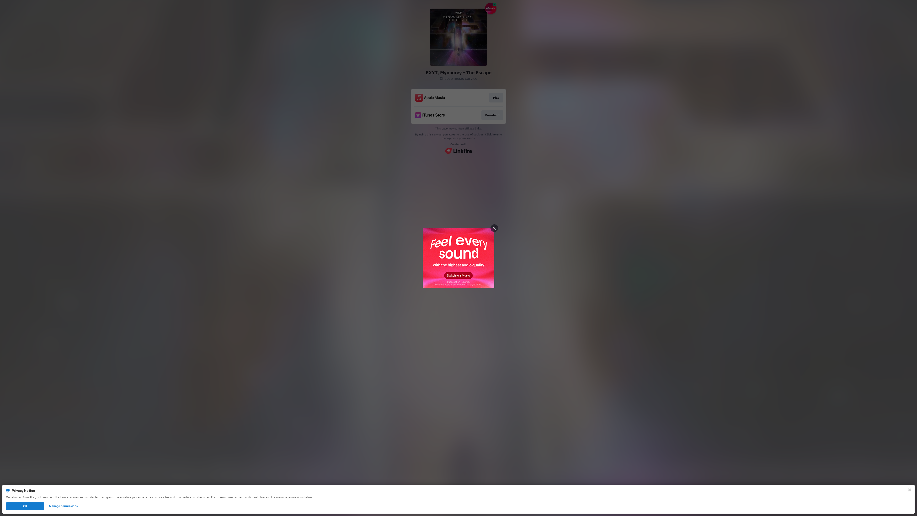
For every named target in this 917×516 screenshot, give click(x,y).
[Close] (909, 490)
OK (25, 506)
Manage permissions (63, 506)
